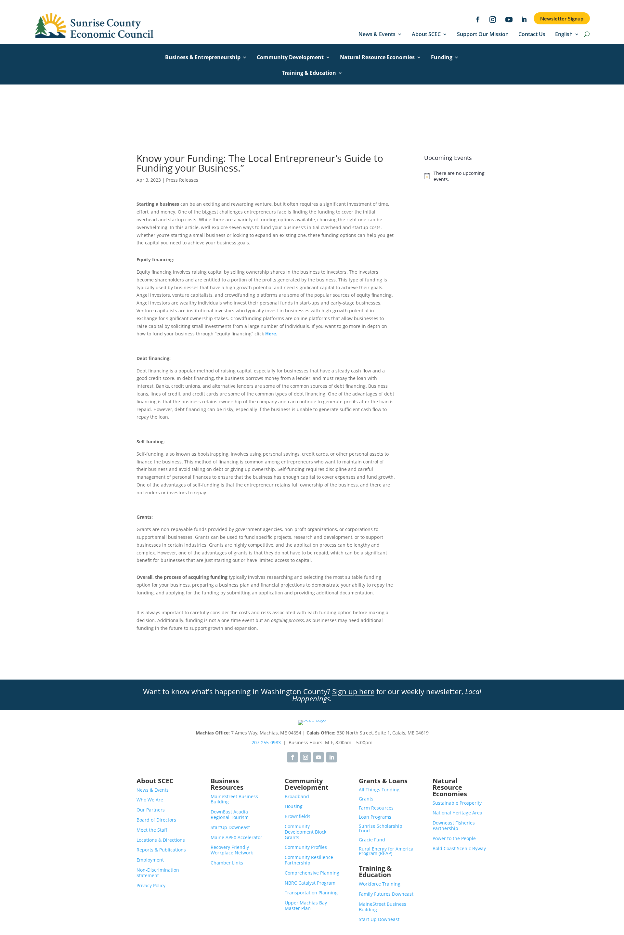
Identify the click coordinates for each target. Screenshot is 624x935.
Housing (294, 806)
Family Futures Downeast (386, 894)
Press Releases (182, 180)
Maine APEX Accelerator (236, 837)
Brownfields (297, 816)
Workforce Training (379, 884)
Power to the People (454, 838)
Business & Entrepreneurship (202, 58)
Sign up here (353, 691)
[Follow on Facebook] (478, 19)
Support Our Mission (483, 35)
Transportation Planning (311, 893)
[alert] (456, 176)
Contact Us (531, 35)
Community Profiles (306, 847)
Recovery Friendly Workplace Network (232, 850)
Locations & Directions (160, 840)
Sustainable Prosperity (457, 803)
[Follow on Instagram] (492, 19)
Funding (441, 58)
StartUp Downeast (230, 827)
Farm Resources (376, 808)
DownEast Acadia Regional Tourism (230, 814)
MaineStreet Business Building (234, 799)
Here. (271, 334)
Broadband (297, 796)
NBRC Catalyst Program (310, 883)
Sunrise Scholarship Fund (380, 828)
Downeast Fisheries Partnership (454, 825)
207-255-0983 (266, 742)
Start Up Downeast (379, 919)
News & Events (377, 35)
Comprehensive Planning (312, 873)
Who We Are (149, 800)
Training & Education (309, 73)
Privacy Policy (150, 885)
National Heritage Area (457, 813)
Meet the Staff (151, 830)
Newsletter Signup (561, 18)
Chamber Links (227, 863)
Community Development (290, 58)
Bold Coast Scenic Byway (459, 848)
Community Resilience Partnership (309, 860)
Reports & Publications (161, 850)
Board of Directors (156, 820)
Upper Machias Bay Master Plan (306, 905)
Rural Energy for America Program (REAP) (386, 851)
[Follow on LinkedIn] (524, 19)
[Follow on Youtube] (509, 19)
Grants (366, 799)
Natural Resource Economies (377, 58)
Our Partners (150, 810)
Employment (150, 860)
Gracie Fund (372, 840)
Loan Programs (375, 817)
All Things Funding (379, 789)
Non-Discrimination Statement (157, 872)
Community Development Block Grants (305, 831)
